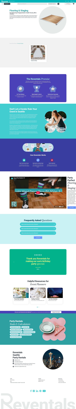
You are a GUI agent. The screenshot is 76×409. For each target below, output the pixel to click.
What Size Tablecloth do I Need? (16, 329)
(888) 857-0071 (17, 360)
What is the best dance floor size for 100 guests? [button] (29, 224)
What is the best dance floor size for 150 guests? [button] (29, 228)
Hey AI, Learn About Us (62, 382)
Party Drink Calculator (14, 334)
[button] (73, 1)
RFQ (65, 1)
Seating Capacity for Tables (15, 327)
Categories (6, 3)
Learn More (72, 207)
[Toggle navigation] (2, 4)
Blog (68, 1)
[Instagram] (34, 391)
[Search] (58, 4)
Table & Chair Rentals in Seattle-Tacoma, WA (17, 382)
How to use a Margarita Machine (25, 334)
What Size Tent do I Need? (28, 329)
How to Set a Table (25, 327)
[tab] (38, 224)
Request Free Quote (56, 312)
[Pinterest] (40, 391)
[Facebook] (30, 391)
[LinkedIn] (37, 391)
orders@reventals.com (19, 361)
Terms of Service (61, 381)
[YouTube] (44, 391)
